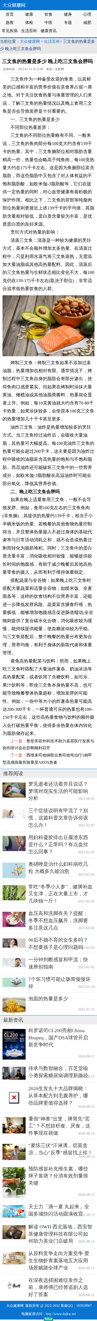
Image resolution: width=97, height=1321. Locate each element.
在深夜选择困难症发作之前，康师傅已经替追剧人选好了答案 (58, 1287)
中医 (48, 22)
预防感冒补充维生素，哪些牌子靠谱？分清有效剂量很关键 (58, 1176)
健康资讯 (48, 31)
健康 (29, 14)
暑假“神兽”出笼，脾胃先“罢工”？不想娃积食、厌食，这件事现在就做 (59, 1126)
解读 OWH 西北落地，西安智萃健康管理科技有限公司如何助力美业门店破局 (60, 1234)
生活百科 (29, 31)
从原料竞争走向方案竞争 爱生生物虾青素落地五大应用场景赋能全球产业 (58, 1260)
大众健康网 (30, 41)
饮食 (48, 14)
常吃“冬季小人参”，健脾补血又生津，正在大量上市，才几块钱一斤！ (60, 894)
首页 (10, 14)
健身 (68, 14)
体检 (29, 22)
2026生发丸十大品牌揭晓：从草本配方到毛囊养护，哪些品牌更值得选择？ (58, 1096)
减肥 (87, 22)
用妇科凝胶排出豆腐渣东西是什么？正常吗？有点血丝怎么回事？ (58, 845)
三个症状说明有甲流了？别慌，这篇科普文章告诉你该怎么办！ (58, 818)
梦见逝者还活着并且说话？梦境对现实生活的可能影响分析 (58, 791)
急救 (10, 22)
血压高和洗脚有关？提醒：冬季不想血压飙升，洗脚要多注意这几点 (58, 920)
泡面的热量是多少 (48, 998)
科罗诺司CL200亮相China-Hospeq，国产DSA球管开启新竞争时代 (58, 1038)
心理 (87, 14)
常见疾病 (10, 31)
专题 (68, 22)
